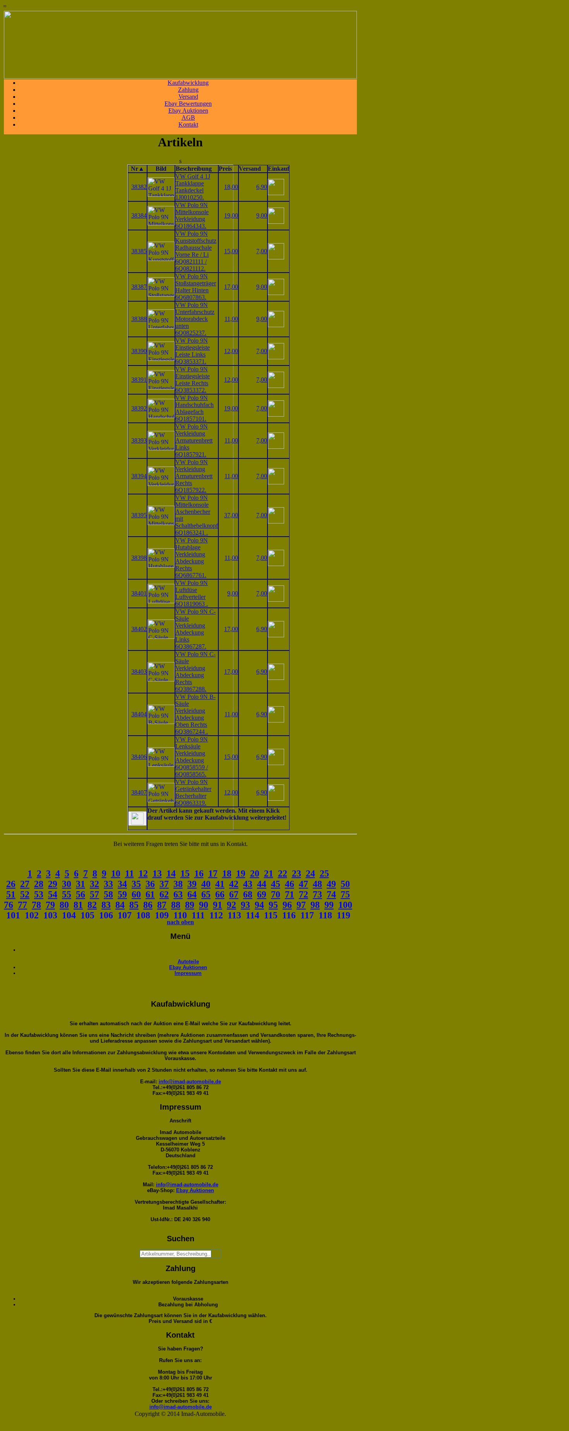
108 (143, 915)
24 (310, 873)
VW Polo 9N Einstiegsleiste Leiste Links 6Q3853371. (192, 351)
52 (24, 894)
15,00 (231, 251)
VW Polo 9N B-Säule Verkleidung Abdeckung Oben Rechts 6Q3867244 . (195, 714)
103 (50, 915)
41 (220, 884)
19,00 (231, 215)
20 (254, 873)
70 (275, 894)
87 (161, 905)
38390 (139, 351)
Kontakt (188, 124)
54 (52, 894)
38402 (139, 629)
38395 (139, 515)
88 (175, 905)
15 (185, 873)
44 (261, 884)
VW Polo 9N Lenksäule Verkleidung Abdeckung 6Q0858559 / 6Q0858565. (191, 756)
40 (206, 884)
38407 (139, 792)
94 (259, 905)
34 (122, 884)
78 (36, 905)
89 (189, 905)
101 (13, 915)
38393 (139, 440)
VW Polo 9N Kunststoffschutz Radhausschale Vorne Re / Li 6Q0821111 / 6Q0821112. (195, 251)
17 (213, 873)
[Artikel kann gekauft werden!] (137, 818)
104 (69, 915)
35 (136, 884)
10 (115, 873)
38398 (139, 557)
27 (24, 884)
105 (87, 915)
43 (247, 884)
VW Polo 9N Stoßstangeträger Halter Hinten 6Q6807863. (195, 286)
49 (331, 884)
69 (261, 894)
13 (157, 873)
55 (66, 894)
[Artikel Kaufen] (276, 193)
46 (289, 884)
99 (329, 905)
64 (192, 894)
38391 (139, 379)
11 (129, 873)
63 (178, 894)
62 (164, 894)
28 (38, 884)
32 (94, 884)
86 (148, 905)
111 (198, 915)
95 (273, 905)
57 (94, 894)
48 (317, 884)
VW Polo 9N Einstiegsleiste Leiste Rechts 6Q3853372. (192, 379)
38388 (139, 319)
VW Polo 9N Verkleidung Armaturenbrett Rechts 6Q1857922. (194, 476)
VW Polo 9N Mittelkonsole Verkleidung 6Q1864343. (192, 215)
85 (134, 905)
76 (8, 905)
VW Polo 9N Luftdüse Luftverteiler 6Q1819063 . (191, 593)
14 (171, 873)
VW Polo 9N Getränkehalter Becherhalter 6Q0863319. (193, 792)
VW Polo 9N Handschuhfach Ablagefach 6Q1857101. (194, 408)
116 (289, 915)
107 (125, 915)
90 (203, 905)
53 (38, 894)
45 (275, 884)
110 (180, 915)
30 (66, 884)
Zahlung (188, 89)
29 (52, 884)
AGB (188, 117)
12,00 (231, 351)
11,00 (231, 319)
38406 (139, 756)
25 (324, 873)
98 (315, 905)
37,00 (231, 515)
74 (331, 894)
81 (78, 905)
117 (307, 915)
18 (226, 873)
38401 (139, 593)
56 (80, 894)
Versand (188, 96)
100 (345, 905)
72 (303, 894)
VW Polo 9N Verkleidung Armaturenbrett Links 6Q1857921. (194, 440)
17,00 (231, 286)
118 (325, 915)
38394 (139, 476)
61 (150, 894)
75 (345, 894)
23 (296, 873)
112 (216, 915)
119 (343, 915)
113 (234, 915)
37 (164, 884)
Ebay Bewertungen (188, 103)
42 (233, 884)
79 (50, 905)
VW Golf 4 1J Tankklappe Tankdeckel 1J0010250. (192, 187)
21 (268, 873)
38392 (139, 408)
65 (206, 894)
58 (108, 894)
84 (120, 905)
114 (252, 915)
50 (345, 884)
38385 (139, 251)
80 (64, 905)
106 (106, 915)
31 (80, 884)
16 (199, 873)
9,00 (261, 215)
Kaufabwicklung (188, 82)
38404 (139, 714)
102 (32, 915)
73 (317, 894)
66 (220, 894)
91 (217, 905)
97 (301, 905)
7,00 (261, 251)
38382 (139, 187)
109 (162, 915)
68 (247, 894)
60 (136, 894)
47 (303, 884)
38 (178, 884)
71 (289, 894)
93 (245, 905)
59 (122, 894)
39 (192, 884)
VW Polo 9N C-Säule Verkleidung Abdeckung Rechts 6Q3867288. (195, 671)
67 (233, 894)
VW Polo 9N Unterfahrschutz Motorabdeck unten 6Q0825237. (194, 319)
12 (143, 873)
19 (240, 873)
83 (106, 905)
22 (282, 873)
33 (108, 884)
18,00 (231, 187)
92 (231, 905)
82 (92, 905)
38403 (139, 671)
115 (271, 915)
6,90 (261, 187)
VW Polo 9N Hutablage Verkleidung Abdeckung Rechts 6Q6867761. (191, 557)
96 (287, 905)
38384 (139, 215)
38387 (139, 286)
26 (10, 884)
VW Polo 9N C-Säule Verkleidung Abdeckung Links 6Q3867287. (195, 629)
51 (10, 894)
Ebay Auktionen (188, 110)
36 (150, 884)
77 (22, 905)
